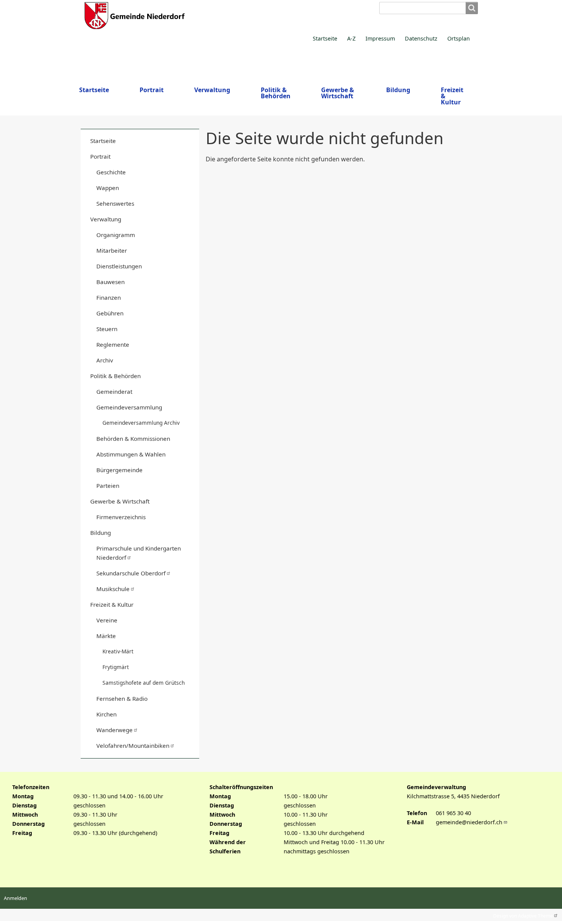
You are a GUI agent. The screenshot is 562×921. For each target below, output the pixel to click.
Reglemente (112, 344)
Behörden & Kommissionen (133, 438)
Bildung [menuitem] (398, 90)
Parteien (107, 485)
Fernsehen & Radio (122, 698)
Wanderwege (114, 730)
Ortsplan (458, 38)
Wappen (107, 188)
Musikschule (113, 589)
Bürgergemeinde (119, 470)
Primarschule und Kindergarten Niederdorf (138, 552)
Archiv (104, 360)
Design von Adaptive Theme (523, 915)
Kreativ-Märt (117, 651)
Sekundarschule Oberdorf (131, 573)
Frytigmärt (115, 667)
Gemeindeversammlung (129, 407)
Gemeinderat (114, 391)
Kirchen (106, 714)
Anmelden (15, 898)
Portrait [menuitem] (152, 90)
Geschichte (111, 172)
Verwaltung (105, 219)
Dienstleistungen (119, 266)
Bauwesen (110, 282)
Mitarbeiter (111, 250)
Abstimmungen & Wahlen (131, 454)
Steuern (106, 329)
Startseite (325, 38)
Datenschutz (421, 38)
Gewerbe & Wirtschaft (119, 501)
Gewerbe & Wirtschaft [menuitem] (337, 93)
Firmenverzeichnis (121, 517)
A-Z (351, 38)
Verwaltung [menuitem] (212, 90)
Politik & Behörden (115, 376)
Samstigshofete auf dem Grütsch (143, 682)
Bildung (100, 532)
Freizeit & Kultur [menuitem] (452, 96)
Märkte (106, 636)
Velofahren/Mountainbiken (132, 745)
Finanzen (108, 297)
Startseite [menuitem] (94, 90)
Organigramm (115, 235)
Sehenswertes (115, 203)
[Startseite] (222, 15)
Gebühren (109, 313)
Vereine (106, 620)
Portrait (100, 156)
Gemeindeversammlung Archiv (141, 422)
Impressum (380, 38)
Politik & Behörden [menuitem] (276, 93)
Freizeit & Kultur (111, 604)
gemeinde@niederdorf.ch (469, 822)
